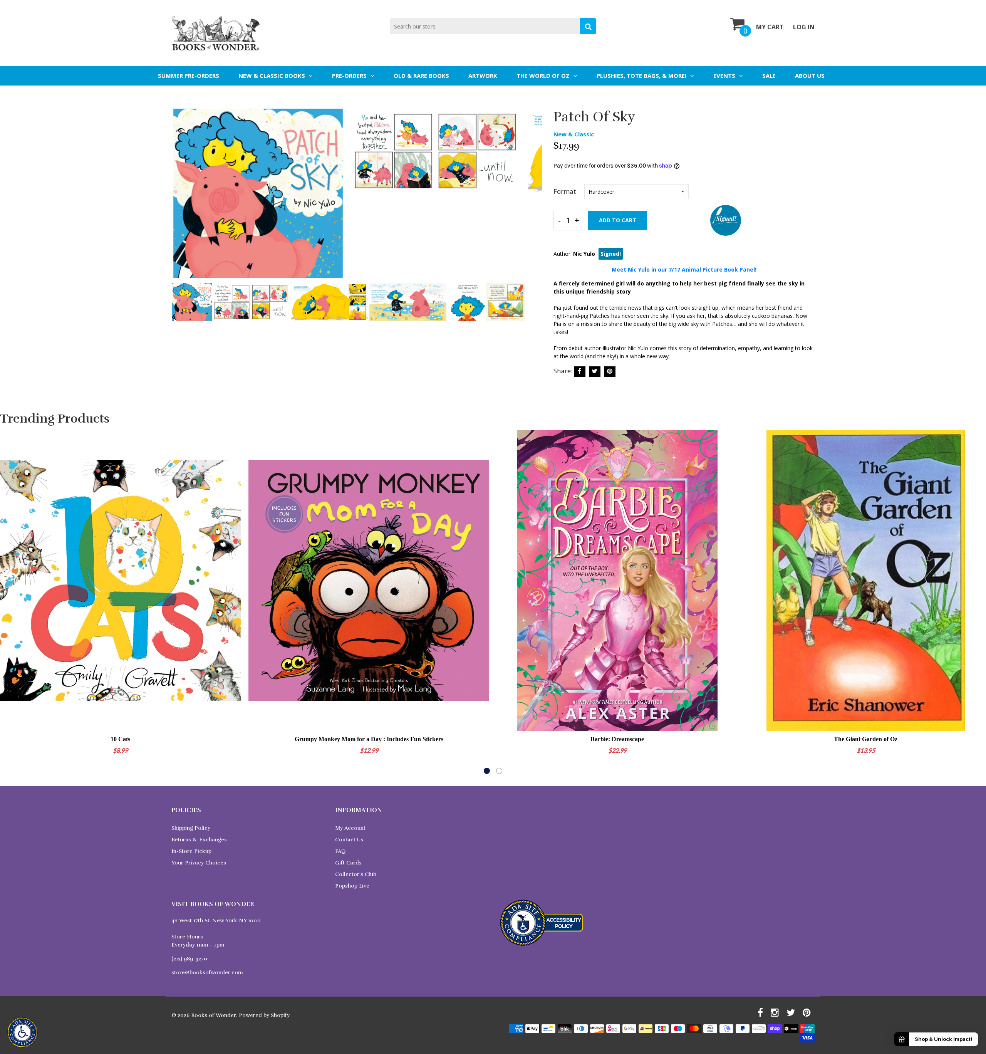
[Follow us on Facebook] (579, 371)
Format (564, 191)
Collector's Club (355, 874)
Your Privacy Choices (198, 862)
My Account (350, 828)
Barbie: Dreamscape (617, 739)
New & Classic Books (271, 75)
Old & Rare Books (421, 75)
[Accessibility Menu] (22, 1032)
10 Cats (120, 739)
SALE (769, 75)
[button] (487, 771)
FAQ (340, 851)
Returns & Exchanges (199, 839)
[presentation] (179, 198)
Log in (804, 27)
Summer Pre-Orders (188, 75)
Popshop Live (352, 886)
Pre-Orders (349, 75)
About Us (810, 75)
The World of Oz (543, 75)
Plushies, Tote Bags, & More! (641, 75)
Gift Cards (348, 862)
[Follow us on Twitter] (594, 371)
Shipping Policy (190, 828)
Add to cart (617, 220)
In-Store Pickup (191, 851)
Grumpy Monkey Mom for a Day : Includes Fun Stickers (369, 739)
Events (724, 75)
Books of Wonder (213, 1015)
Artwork (482, 75)
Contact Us (349, 839)
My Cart (770, 27)
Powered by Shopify (264, 1015)
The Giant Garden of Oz (865, 739)
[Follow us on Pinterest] (609, 371)
